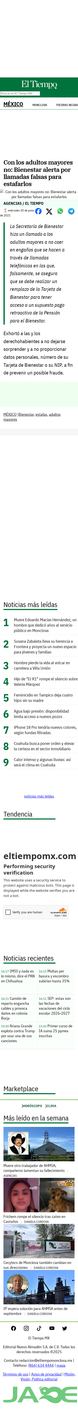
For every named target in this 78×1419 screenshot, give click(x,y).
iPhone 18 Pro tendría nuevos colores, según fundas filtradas (45, 729)
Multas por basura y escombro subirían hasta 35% (54, 976)
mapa (61, 1365)
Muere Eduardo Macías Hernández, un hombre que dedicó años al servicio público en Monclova (45, 625)
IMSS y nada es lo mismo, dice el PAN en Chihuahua (18, 976)
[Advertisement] (39, 38)
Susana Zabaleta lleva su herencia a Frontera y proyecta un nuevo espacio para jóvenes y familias (45, 646)
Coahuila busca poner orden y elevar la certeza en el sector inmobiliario (44, 746)
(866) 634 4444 (41, 1365)
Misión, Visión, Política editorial (48, 1377)
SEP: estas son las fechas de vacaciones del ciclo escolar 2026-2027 (55, 1006)
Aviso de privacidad (46, 1374)
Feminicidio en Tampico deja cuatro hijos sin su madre (43, 697)
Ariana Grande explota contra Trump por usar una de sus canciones (18, 1033)
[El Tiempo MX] (39, 88)
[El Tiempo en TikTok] (43, 1329)
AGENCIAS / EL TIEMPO (23, 203)
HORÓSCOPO (32, 1106)
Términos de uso (15, 1374)
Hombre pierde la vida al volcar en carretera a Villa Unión (42, 665)
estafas (41, 414)
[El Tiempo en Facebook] (17, 1329)
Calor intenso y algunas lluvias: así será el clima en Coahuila (42, 762)
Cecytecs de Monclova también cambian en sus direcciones (37, 1265)
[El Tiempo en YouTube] (55, 1329)
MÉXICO (13, 104)
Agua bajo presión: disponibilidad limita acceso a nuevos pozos (41, 713)
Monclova (39, 105)
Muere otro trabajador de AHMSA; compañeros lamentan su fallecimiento (34, 1170)
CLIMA (51, 1106)
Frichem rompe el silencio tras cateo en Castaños (34, 1219)
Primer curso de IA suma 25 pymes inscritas (55, 1030)
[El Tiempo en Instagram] (30, 1329)
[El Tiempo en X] (64, 1329)
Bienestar (26, 414)
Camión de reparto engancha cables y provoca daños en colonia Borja (15, 1008)
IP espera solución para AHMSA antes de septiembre (35, 1311)
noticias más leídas (39, 796)
